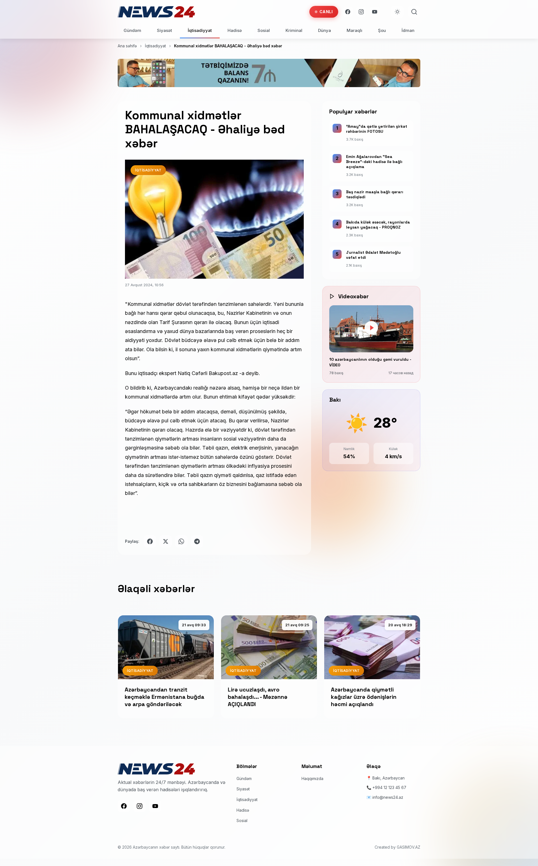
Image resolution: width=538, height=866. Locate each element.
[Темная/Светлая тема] (397, 12)
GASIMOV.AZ (408, 847)
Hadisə (235, 30)
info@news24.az (387, 797)
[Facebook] (348, 12)
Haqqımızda (312, 778)
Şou (382, 30)
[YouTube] (375, 12)
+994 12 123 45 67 (389, 787)
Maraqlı (354, 30)
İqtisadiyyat (200, 30)
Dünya (324, 30)
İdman (408, 30)
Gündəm (132, 30)
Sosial (264, 30)
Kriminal (294, 30)
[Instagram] (361, 12)
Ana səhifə (127, 45)
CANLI (326, 11)
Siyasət (164, 30)
